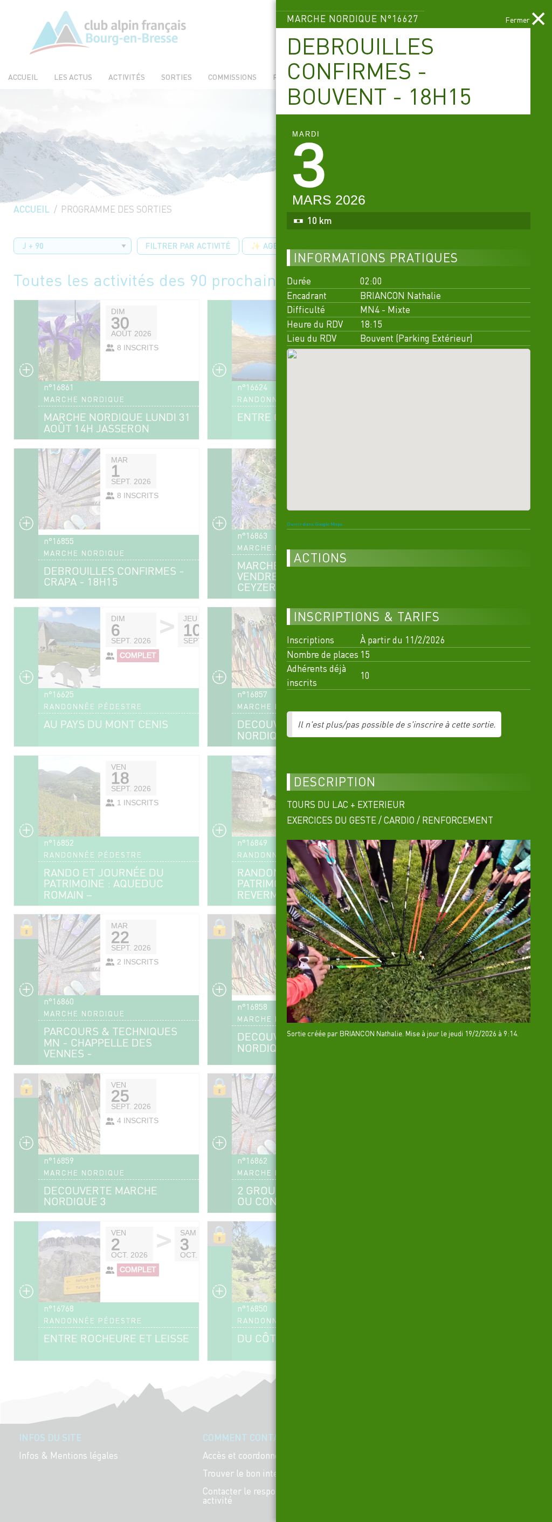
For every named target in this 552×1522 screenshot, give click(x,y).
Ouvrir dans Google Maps (314, 524)
